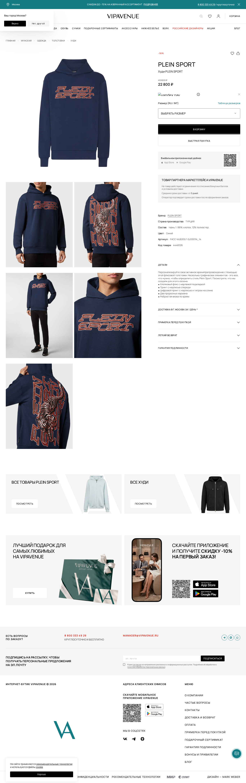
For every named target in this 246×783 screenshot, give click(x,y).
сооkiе (39, 767)
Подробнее (151, 4)
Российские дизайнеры (188, 28)
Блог (237, 28)
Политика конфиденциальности (84, 776)
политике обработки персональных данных (146, 667)
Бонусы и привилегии (201, 754)
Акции (211, 28)
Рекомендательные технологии (136, 776)
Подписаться (212, 658)
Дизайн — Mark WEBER (223, 776)
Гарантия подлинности (203, 747)
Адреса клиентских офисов (144, 684)
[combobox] (199, 113)
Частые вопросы (197, 702)
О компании (194, 695)
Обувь (64, 28)
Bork (166, 28)
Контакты (192, 710)
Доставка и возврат (200, 717)
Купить (30, 593)
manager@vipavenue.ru (140, 635)
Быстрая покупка (199, 140)
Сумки (76, 28)
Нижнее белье (150, 28)
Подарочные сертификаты (101, 28)
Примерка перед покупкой (205, 732)
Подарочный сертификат (204, 739)
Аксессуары (130, 28)
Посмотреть (24, 503)
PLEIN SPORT (175, 215)
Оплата (190, 724)
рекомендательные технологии (54, 764)
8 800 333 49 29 (206, 4)
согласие (137, 664)
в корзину (199, 129)
